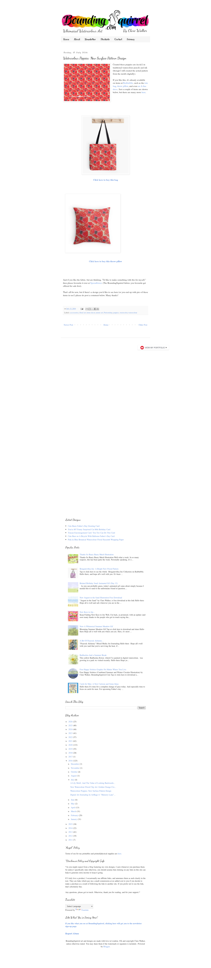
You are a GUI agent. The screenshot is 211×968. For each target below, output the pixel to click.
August (74, 775)
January (74, 819)
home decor (91, 312)
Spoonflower (96, 282)
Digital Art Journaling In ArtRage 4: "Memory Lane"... (93, 794)
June (73, 799)
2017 (70, 756)
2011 (70, 839)
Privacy (130, 39)
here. (120, 853)
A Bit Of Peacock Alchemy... (91, 640)
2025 (70, 725)
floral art (83, 312)
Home (66, 39)
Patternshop (108, 312)
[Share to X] (92, 309)
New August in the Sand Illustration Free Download (101, 597)
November (75, 768)
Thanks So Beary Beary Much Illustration (97, 554)
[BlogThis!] (89, 309)
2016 (70, 760)
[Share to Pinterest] (97, 309)
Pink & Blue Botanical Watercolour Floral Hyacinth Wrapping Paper (96, 539)
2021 (70, 741)
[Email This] (86, 309)
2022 (70, 737)
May (73, 803)
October (74, 771)
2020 (70, 745)
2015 (70, 824)
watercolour (132, 312)
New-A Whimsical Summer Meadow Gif (96, 626)
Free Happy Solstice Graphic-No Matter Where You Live (103, 669)
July (73, 779)
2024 (70, 729)
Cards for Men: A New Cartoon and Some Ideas (99, 684)
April (73, 807)
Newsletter (90, 39)
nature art (99, 312)
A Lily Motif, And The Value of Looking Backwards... (92, 783)
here (144, 92)
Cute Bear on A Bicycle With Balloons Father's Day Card (91, 536)
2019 (70, 749)
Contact (118, 39)
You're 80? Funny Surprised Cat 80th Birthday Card (89, 529)
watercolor (123, 312)
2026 (70, 721)
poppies (116, 312)
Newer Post (68, 324)
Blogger (106, 946)
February (75, 815)
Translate (85, 910)
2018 (70, 752)
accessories (74, 312)
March (74, 811)
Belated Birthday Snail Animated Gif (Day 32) (99, 583)
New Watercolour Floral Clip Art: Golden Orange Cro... (93, 787)
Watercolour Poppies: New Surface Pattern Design (90, 790)
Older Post (143, 324)
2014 (70, 828)
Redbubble (128, 82)
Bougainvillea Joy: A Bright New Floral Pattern (99, 568)
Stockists (105, 39)
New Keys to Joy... (87, 612)
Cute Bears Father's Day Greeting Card (83, 526)
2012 (70, 835)
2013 (70, 832)
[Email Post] (82, 308)
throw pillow (122, 86)
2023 (70, 733)
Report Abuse (72, 933)
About (77, 39)
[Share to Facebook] (95, 309)
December (75, 764)
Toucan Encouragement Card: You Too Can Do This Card (91, 532)
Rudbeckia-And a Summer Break (93, 655)
